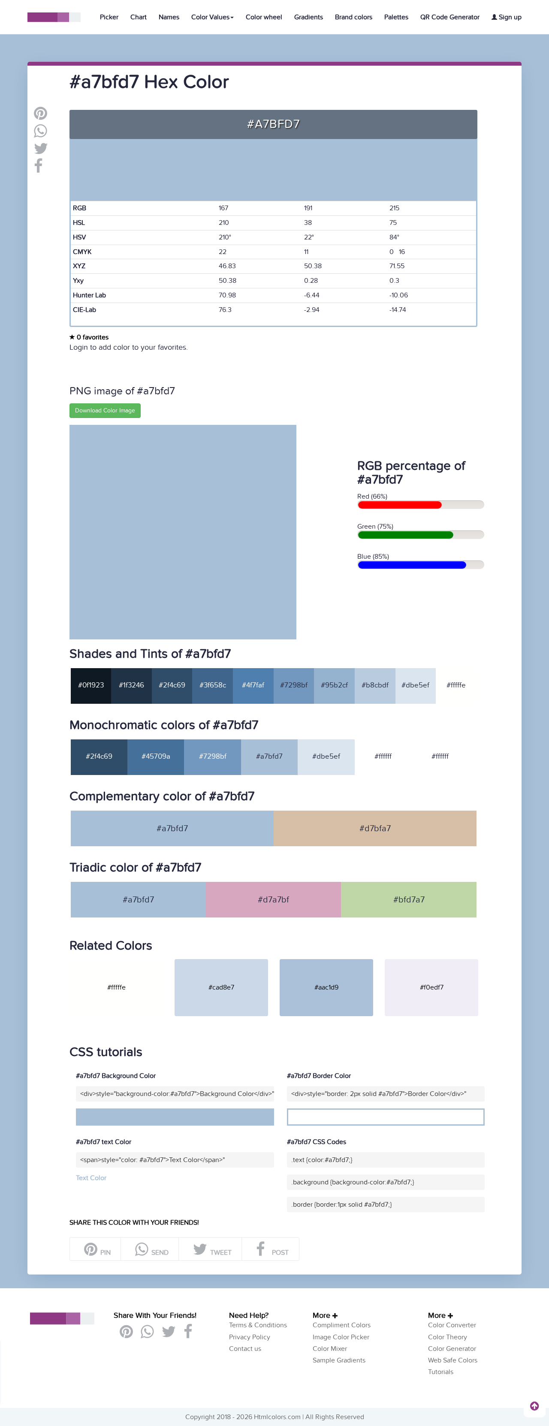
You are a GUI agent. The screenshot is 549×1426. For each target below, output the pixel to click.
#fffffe (456, 685)
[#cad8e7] (226, 962)
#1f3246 (131, 685)
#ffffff (383, 756)
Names (169, 17)
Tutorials (440, 1372)
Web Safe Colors (452, 1360)
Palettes (396, 17)
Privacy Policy (249, 1337)
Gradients (308, 17)
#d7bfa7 (375, 829)
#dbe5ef (415, 685)
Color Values (210, 17)
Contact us (245, 1348)
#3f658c (212, 685)
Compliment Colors (342, 1325)
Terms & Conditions (258, 1325)
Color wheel (264, 17)
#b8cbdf (375, 685)
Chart (138, 17)
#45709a (156, 756)
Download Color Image (105, 410)
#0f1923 (91, 685)
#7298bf (294, 685)
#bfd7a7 (409, 900)
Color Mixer (330, 1348)
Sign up (509, 17)
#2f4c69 (172, 685)
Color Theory (447, 1337)
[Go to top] (535, 1405)
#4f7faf (253, 685)
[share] (40, 134)
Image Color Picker (341, 1337)
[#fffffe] (121, 962)
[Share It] (38, 169)
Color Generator (452, 1348)
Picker (109, 17)
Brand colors (353, 17)
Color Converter (452, 1325)
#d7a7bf (273, 900)
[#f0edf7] (436, 962)
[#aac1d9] (331, 962)
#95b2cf (334, 685)
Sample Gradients (339, 1360)
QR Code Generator (450, 17)
